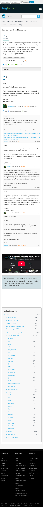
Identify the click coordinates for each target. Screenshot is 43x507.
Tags (26, 21)
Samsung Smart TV (14, 384)
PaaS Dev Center (20, 490)
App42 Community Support (13, 333)
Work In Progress (11, 323)
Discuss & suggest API (12, 329)
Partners (3, 463)
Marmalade (11, 369)
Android (10, 338)
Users (4, 25)
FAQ (20, 25)
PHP (9, 381)
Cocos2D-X (11, 355)
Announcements (11, 318)
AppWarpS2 (9, 431)
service (10, 57)
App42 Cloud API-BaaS (13, 336)
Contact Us (4, 475)
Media (3, 465)
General (6, 315)
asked (4, 61)
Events (3, 473)
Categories (33, 21)
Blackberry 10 (12, 386)
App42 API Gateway (12, 437)
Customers (4, 468)
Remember (26, 2)
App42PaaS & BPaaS (12, 389)
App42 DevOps (10, 434)
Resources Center (20, 465)
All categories (10, 311)
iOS (9, 341)
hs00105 (26, 106)
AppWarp (9, 392)
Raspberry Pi (12, 350)
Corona (10, 361)
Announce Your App (12, 320)
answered (11, 106)
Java (9, 378)
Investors (4, 460)
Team (2, 458)
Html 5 (10, 406)
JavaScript (19, 61)
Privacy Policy (27, 505)
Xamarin (10, 358)
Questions (10, 21)
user (5, 57)
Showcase (18, 463)
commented (6, 141)
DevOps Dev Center (21, 493)
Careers (3, 470)
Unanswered (19, 21)
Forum (9, 16)
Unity (9, 344)
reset (22, 57)
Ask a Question (12, 25)
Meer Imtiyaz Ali (22, 245)
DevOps (31, 478)
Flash (9, 367)
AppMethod (12, 372)
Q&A (3, 21)
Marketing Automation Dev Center (20, 475)
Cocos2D (11, 429)
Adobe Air (11, 412)
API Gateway (33, 468)
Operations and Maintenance (15, 326)
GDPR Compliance (21, 495)
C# (9, 352)
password (16, 57)
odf (25, 61)
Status (3, 480)
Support (3, 478)
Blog (16, 460)
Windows (11, 347)
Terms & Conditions (15, 505)
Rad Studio (11, 375)
